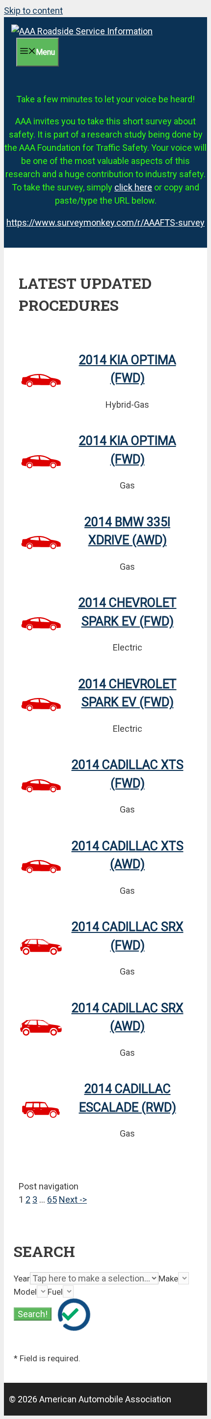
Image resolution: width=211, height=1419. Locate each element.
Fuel (55, 1292)
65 (52, 1199)
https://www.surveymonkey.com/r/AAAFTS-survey (105, 222)
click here (133, 187)
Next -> (73, 1199)
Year (22, 1278)
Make (168, 1278)
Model (25, 1292)
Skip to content (33, 10)
